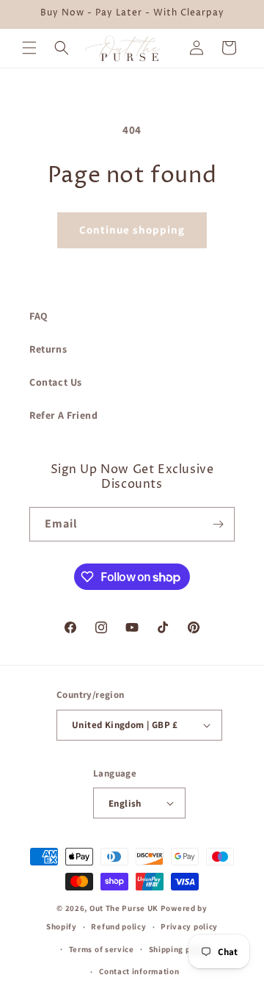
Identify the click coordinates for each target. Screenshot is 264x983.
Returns (48, 349)
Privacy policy (189, 926)
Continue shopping (132, 230)
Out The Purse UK (123, 908)
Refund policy (118, 926)
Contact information (139, 971)
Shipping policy (179, 949)
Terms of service (101, 949)
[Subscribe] (218, 524)
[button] (29, 48)
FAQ (38, 316)
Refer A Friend (63, 415)
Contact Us (55, 382)
